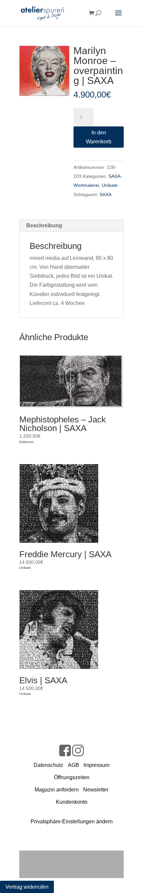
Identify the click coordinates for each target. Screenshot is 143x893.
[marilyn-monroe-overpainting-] (44, 71)
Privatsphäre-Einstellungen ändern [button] (72, 821)
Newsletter (95, 789)
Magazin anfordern (57, 789)
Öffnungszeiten (71, 777)
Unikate (110, 185)
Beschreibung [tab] (44, 225)
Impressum (96, 765)
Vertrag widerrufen (27, 887)
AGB (73, 765)
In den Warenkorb (98, 137)
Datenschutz (48, 765)
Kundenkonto (71, 802)
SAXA (105, 194)
